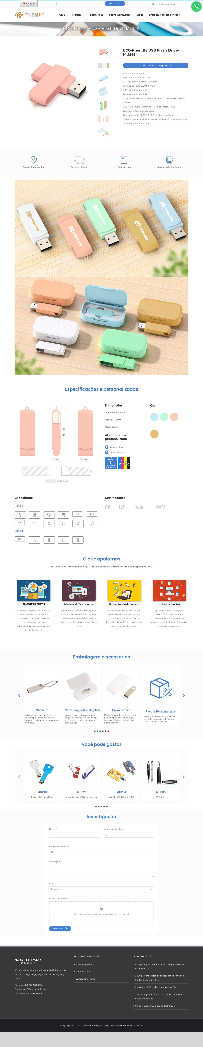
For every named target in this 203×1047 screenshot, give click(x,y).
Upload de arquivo (58, 898)
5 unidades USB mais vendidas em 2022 (156, 987)
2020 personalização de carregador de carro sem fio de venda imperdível (160, 977)
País (51, 883)
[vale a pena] (29, 12)
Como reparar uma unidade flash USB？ (155, 1006)
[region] (101, 698)
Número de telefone (114, 829)
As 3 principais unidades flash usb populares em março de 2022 (160, 966)
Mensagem (55, 861)
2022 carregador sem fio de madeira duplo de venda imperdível (158, 996)
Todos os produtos (85, 964)
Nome (53, 829)
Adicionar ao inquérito (156, 65)
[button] (19, 695)
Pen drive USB (83, 971)
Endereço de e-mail (59, 846)
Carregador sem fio (85, 979)
